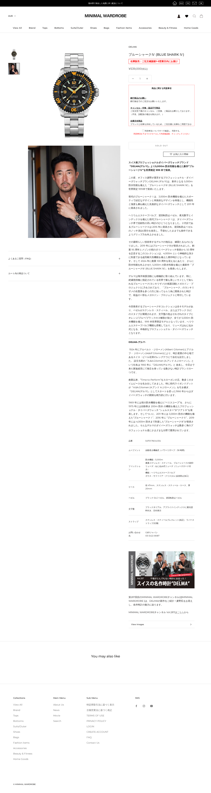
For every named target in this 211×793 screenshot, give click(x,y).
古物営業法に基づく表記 (99, 710)
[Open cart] (201, 16)
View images (137, 624)
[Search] (194, 15)
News (56, 710)
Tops (44, 28)
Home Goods (191, 28)
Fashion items (124, 28)
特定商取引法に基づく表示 (100, 704)
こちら (180, 612)
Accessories (145, 28)
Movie (56, 715)
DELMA (133, 46)
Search (57, 721)
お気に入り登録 (180, 154)
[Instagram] (144, 706)
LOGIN (90, 726)
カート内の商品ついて (19, 273)
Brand (32, 28)
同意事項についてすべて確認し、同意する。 (162, 131)
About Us (58, 704)
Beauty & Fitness (168, 28)
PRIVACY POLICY (96, 721)
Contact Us (93, 742)
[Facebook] (136, 706)
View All (17, 28)
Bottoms (59, 28)
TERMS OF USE (95, 715)
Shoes (93, 28)
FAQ (89, 737)
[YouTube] (151, 706)
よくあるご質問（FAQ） (20, 258)
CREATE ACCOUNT (97, 731)
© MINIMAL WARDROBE (24, 784)
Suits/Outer (77, 28)
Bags (106, 28)
